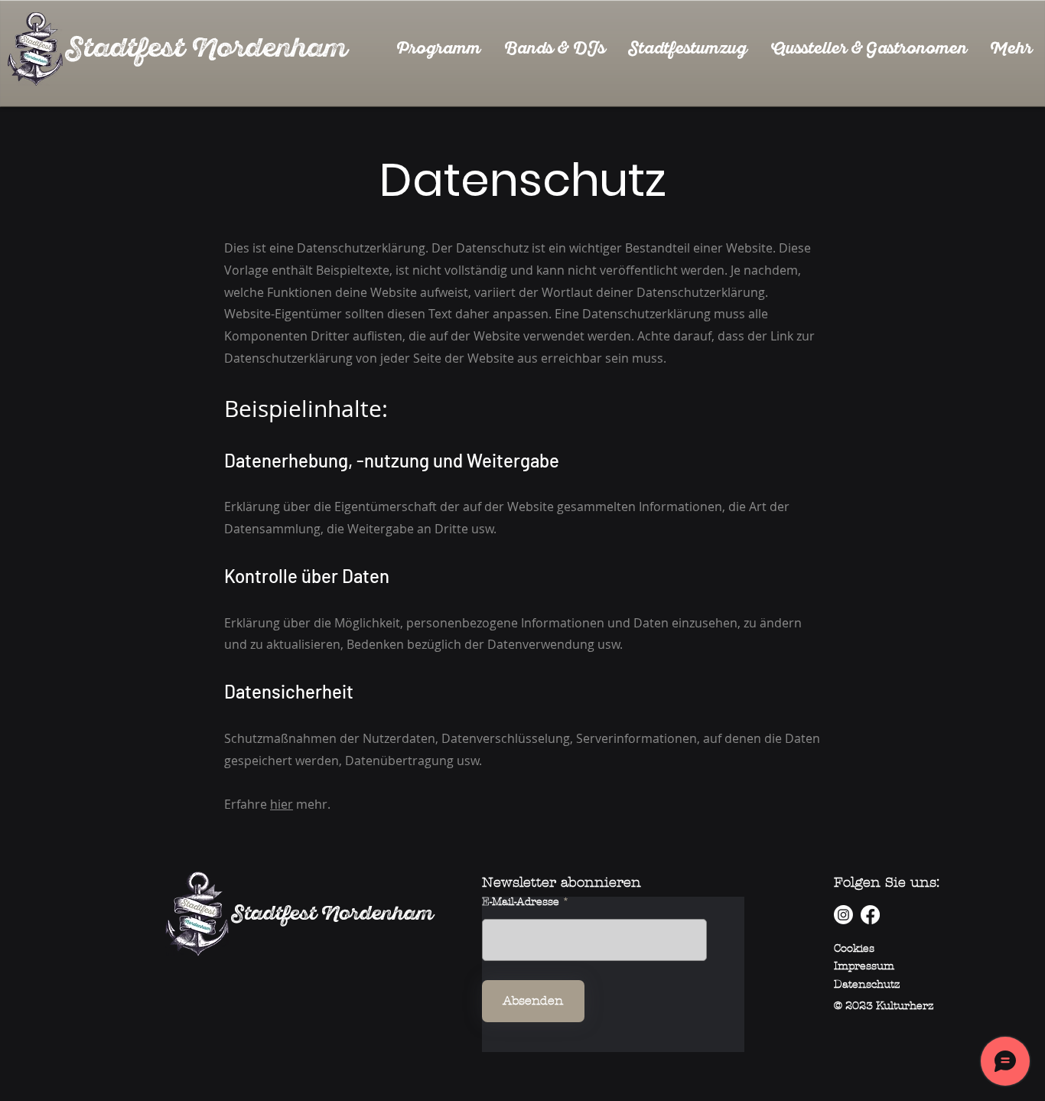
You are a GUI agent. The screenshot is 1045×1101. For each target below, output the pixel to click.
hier (281, 804)
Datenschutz (867, 984)
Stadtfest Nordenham (332, 914)
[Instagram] (843, 914)
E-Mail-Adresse (520, 902)
